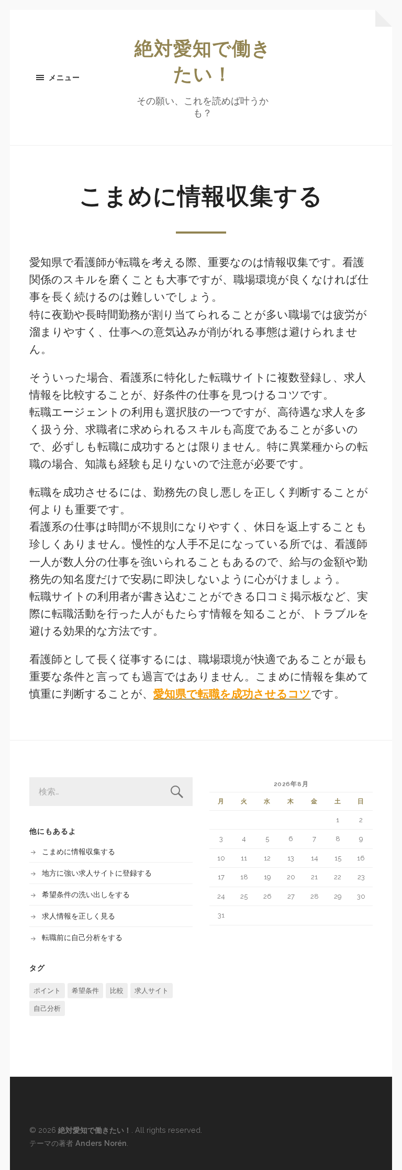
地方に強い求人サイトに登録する (97, 872)
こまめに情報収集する (78, 851)
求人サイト (152, 991)
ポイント (47, 991)
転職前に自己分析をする (82, 937)
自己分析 (47, 1008)
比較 (117, 991)
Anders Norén (101, 1143)
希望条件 (85, 991)
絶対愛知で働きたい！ (94, 1129)
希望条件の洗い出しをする (86, 894)
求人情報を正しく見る (78, 915)
